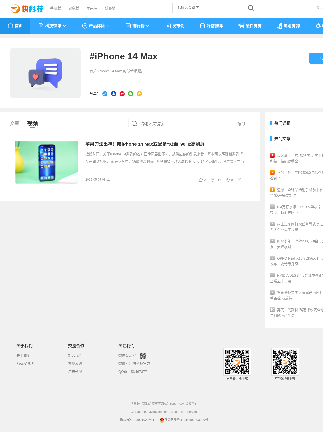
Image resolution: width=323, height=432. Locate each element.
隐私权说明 (25, 363)
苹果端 (92, 8)
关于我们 (23, 355)
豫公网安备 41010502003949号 (186, 420)
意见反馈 (75, 363)
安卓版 (73, 8)
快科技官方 (141, 363)
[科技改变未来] (23, 7)
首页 (19, 26)
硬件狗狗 (254, 26)
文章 (14, 123)
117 (218, 180)
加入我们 (75, 355)
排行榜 (138, 26)
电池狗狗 (292, 26)
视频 (32, 123)
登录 (320, 7)
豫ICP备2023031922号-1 (137, 420)
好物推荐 (215, 26)
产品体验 (97, 26)
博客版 (110, 8)
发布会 (178, 26)
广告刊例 (75, 371)
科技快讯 (53, 26)
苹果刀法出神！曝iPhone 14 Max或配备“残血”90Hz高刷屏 (145, 144)
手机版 (55, 8)
